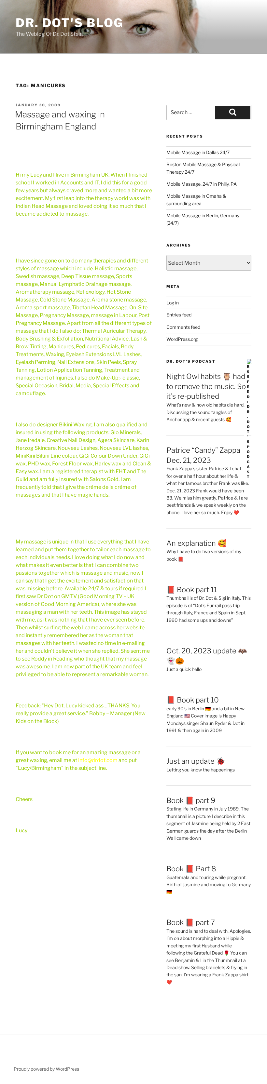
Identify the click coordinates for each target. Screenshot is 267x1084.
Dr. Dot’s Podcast (191, 361)
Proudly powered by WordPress (46, 1069)
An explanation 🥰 (196, 543)
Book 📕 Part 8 (191, 868)
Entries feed (178, 314)
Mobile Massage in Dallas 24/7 (198, 152)
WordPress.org (182, 339)
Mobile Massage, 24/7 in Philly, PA (201, 184)
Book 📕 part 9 (190, 800)
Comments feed (183, 327)
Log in (172, 302)
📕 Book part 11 (191, 589)
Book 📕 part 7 (190, 922)
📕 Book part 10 (192, 700)
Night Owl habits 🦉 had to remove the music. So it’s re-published (206, 386)
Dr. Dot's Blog (69, 23)
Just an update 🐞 (195, 761)
